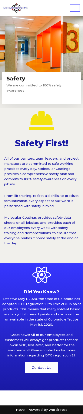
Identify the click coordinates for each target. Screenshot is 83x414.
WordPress (58, 410)
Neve (20, 410)
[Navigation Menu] (75, 8)
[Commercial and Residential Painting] (16, 8)
